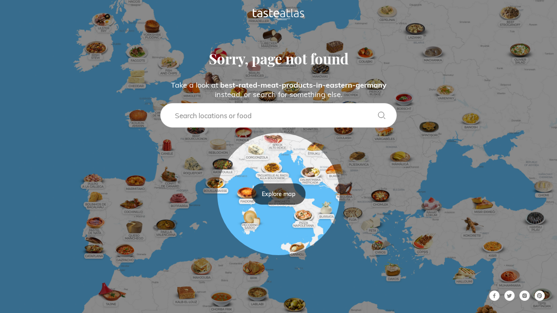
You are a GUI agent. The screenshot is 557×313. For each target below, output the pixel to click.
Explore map (279, 194)
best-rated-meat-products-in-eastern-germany (303, 85)
